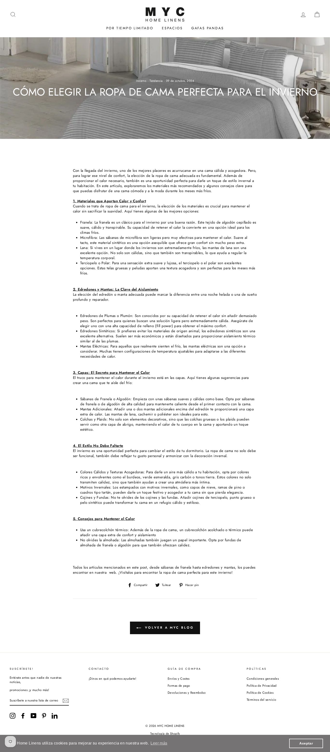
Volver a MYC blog (168, 627)
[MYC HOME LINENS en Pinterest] (44, 716)
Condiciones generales (263, 678)
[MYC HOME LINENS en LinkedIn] (54, 716)
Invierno (141, 81)
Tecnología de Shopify (165, 733)
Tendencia (156, 81)
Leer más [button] (159, 743)
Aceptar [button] (306, 743)
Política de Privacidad (261, 685)
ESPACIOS (172, 28)
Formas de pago (179, 685)
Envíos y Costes (179, 678)
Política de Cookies (260, 692)
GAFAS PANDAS (207, 28)
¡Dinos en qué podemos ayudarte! (112, 678)
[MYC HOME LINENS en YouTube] (33, 716)
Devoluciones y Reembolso (187, 692)
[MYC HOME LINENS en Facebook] (23, 716)
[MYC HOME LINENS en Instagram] (12, 716)
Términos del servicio (261, 699)
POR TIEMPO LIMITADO (129, 28)
